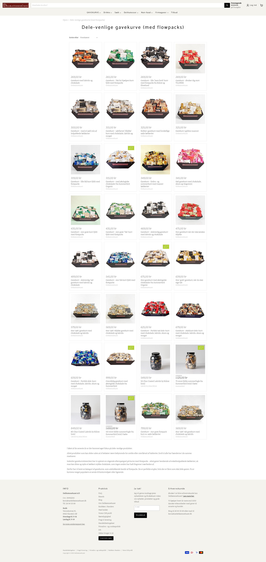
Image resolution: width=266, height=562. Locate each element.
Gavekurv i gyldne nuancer (187, 131)
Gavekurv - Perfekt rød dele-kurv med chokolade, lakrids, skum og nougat (155, 333)
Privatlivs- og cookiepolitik (109, 526)
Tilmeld (140, 515)
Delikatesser (130, 12)
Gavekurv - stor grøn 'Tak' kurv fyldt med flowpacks (119, 233)
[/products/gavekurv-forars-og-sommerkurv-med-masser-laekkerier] (155, 159)
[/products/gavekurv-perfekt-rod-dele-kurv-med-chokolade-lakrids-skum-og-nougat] (155, 308)
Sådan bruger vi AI (106, 533)
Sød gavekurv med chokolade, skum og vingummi (188, 182)
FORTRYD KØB (106, 538)
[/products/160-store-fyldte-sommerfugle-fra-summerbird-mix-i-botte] (120, 409)
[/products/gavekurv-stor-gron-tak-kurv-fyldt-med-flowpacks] (120, 210)
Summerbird (180, 386)
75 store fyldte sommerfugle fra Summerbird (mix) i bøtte (189, 382)
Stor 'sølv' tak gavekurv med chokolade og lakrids (188, 433)
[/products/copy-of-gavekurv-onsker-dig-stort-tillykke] (190, 210)
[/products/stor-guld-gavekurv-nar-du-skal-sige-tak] (190, 258)
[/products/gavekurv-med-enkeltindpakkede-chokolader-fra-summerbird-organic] (120, 159)
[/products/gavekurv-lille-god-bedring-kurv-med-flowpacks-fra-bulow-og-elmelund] (155, 58)
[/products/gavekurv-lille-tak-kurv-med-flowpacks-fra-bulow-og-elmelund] (85, 109)
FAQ (100, 493)
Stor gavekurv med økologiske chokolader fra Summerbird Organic (154, 282)
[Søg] (227, 5)
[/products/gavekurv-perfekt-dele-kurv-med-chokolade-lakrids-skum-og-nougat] (85, 359)
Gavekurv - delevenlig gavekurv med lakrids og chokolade (154, 233)
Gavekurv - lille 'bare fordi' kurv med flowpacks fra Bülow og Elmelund (154, 83)
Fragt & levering (105, 520)
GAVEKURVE (93, 12)
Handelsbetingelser (106, 523)
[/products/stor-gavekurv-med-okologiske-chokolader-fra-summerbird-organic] (155, 258)
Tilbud (174, 12)
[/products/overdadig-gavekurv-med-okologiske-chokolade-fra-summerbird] (120, 359)
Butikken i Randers (106, 506)
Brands (101, 497)
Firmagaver (161, 12)
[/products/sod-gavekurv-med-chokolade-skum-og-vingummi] (190, 159)
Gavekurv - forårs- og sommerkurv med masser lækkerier (152, 184)
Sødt (117, 12)
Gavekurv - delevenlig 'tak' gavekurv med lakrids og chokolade (82, 282)
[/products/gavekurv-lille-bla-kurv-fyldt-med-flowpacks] (85, 159)
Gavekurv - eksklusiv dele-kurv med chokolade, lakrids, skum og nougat (190, 333)
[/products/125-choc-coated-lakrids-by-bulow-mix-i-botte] (85, 409)
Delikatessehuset (77, 85)
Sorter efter (73, 38)
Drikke (107, 12)
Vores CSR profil (105, 513)
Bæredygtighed (105, 516)
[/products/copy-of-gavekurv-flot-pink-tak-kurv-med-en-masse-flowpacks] (120, 109)
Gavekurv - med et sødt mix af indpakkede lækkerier (84, 132)
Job (100, 530)
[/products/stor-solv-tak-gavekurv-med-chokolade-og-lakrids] (190, 409)
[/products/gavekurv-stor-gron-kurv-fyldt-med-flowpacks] (85, 210)
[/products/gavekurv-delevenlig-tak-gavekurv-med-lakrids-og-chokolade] (85, 258)
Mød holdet (103, 510)
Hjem (65, 20)
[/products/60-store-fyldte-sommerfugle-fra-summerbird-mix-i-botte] (190, 359)
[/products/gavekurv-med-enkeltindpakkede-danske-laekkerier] (155, 109)
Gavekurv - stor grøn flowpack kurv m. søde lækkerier (154, 433)
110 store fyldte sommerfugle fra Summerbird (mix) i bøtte (120, 433)
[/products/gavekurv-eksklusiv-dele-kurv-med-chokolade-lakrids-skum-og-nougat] (190, 308)
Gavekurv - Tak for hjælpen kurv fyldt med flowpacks (120, 81)
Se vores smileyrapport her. (74, 524)
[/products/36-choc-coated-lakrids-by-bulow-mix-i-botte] (155, 359)
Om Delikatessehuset (107, 503)
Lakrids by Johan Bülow (149, 386)
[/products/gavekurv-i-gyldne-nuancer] (190, 109)
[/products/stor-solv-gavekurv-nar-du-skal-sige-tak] (85, 308)
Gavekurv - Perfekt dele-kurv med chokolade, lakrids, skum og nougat (85, 383)
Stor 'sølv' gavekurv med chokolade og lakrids (81, 332)
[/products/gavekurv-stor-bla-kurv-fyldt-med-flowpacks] (120, 258)
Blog (100, 500)
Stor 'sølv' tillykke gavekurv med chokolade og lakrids (119, 332)
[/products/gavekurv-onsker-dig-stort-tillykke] (190, 58)
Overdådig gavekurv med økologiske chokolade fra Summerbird (117, 383)
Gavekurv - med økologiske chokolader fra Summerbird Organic (118, 184)
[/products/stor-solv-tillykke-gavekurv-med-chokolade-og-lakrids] (120, 308)
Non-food (146, 12)
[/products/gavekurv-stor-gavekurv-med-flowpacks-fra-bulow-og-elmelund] (155, 210)
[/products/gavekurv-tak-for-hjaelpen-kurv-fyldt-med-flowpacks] (120, 58)
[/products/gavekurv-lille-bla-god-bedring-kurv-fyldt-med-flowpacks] (85, 58)
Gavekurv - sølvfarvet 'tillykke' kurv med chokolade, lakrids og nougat (119, 133)
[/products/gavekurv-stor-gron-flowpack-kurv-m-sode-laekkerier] (155, 409)
